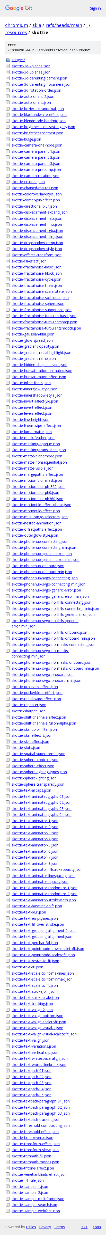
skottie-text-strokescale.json (35, 997)
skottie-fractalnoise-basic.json (36, 267)
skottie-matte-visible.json (33, 468)
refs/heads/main (64, 25)
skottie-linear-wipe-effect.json (36, 425)
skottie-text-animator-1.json (35, 820)
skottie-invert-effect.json (32, 407)
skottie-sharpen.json (29, 710)
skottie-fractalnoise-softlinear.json (40, 297)
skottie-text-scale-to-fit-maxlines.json (43, 973)
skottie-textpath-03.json (31, 1082)
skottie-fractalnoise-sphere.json (38, 303)
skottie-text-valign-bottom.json (37, 1015)
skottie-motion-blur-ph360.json (37, 498)
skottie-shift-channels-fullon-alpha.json (44, 723)
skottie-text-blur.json (29, 912)
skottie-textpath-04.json (31, 1088)
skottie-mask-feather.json (33, 437)
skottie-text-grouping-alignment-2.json (44, 930)
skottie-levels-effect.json (32, 413)
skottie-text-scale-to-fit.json (35, 985)
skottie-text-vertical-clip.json (35, 1052)
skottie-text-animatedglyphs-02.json (42, 802)
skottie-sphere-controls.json (35, 759)
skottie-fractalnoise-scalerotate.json (42, 291)
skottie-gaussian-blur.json (33, 334)
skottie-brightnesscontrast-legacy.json (43, 126)
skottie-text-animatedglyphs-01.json (42, 796)
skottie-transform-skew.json (35, 1149)
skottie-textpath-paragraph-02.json (41, 1107)
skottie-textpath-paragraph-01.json (41, 1101)
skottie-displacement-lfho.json (37, 224)
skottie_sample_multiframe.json (38, 1198)
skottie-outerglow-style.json (35, 535)
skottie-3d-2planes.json (31, 65)
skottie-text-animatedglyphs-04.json (42, 814)
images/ (18, 59)
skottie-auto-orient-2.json (33, 96)
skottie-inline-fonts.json (31, 382)
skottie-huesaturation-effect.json (39, 376)
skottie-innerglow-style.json (34, 388)
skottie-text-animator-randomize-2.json (44, 893)
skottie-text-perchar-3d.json (35, 942)
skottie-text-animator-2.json (35, 826)
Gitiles (31, 1226)
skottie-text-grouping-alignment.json (42, 936)
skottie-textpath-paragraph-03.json (41, 1113)
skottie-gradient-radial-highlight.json (41, 352)
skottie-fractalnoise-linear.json (37, 285)
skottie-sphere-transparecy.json (38, 784)
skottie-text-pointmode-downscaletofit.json (48, 948)
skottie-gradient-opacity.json (35, 346)
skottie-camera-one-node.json (37, 145)
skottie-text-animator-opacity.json (40, 881)
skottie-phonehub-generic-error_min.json (46, 559)
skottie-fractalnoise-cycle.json (36, 279)
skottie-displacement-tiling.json (37, 236)
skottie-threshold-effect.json (35, 1131)
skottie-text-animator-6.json (35, 851)
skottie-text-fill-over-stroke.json (38, 924)
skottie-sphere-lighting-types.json (39, 771)
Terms (59, 1226)
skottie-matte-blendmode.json (37, 456)
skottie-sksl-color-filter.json (34, 729)
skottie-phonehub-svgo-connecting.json (45, 577)
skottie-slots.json (26, 747)
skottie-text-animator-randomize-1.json (44, 887)
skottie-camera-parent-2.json (36, 157)
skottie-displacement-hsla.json (37, 218)
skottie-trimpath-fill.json (31, 1155)
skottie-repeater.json (29, 704)
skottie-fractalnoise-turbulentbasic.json (44, 315)
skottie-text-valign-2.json (32, 1009)
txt (84, 1226)
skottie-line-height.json (30, 419)
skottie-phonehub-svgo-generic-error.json (46, 590)
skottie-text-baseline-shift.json (37, 905)
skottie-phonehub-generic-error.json (42, 553)
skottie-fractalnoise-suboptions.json (42, 309)
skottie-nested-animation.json (36, 523)
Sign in (95, 8)
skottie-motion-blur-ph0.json (35, 492)
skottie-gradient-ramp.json (34, 358)
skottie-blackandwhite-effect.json (39, 114)
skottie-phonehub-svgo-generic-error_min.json (50, 596)
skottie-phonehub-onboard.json (38, 565)
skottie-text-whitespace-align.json (40, 1058)
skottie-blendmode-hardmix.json (39, 120)
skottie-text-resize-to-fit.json (35, 960)
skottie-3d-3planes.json (31, 72)
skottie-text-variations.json (34, 1046)
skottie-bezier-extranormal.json (38, 108)
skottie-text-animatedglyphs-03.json (42, 808)
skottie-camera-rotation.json (35, 175)
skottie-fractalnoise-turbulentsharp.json (44, 321)
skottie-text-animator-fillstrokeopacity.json (47, 869)
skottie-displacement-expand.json (40, 212)
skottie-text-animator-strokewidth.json (44, 899)
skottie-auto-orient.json (31, 102)
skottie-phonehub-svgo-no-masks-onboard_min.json (55, 668)
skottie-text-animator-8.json (35, 863)
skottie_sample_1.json (30, 1186)
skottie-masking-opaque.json (36, 443)
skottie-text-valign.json (30, 1040)
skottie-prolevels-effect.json (35, 686)
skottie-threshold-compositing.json (41, 1125)
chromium (16, 25)
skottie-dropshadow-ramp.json (37, 242)
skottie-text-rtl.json (27, 966)
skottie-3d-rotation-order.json (36, 90)
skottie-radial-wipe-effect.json (36, 698)
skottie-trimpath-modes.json (35, 1161)
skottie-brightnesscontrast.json (37, 132)
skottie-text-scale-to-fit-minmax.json (42, 979)
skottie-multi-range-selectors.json (40, 516)
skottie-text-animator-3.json (35, 832)
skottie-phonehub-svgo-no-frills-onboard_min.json (53, 638)
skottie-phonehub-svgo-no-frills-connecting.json (51, 602)
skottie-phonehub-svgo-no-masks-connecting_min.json (40, 653)
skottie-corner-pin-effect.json (36, 200)
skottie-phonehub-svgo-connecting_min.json (48, 584)
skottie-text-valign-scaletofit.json (39, 1021)
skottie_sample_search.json (34, 1204)
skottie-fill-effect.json (29, 261)
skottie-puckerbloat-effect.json (37, 692)
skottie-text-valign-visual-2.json (37, 1027)
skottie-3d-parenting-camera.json (39, 78)
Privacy (45, 1226)
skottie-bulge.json (26, 139)
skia (36, 25)
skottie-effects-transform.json (36, 254)
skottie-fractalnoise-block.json (37, 273)
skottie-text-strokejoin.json (34, 991)
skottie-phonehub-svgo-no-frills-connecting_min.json (55, 608)
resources (16, 32)
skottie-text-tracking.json (32, 1003)
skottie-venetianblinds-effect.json (39, 1174)
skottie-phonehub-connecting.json (40, 541)
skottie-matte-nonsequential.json (39, 462)
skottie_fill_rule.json (28, 1180)
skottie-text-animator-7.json (35, 857)
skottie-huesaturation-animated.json (42, 370)
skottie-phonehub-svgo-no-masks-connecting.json (53, 644)
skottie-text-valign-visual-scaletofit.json (44, 1034)
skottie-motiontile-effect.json (36, 510)
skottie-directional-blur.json (34, 206)
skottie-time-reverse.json (32, 1137)
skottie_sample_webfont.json (36, 1210)
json (97, 1226)
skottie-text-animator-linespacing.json (43, 875)
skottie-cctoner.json (28, 181)
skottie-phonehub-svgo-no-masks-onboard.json (51, 662)
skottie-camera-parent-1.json (36, 151)
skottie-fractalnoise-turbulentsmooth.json (46, 328)
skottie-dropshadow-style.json (37, 248)
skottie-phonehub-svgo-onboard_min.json (46, 680)
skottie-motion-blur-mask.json (37, 480)
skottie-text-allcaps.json (31, 790)
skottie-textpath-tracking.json (36, 1119)
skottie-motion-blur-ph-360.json (38, 486)
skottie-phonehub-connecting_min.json (44, 547)
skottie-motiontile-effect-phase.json (41, 504)
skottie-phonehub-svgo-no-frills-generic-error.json (53, 614)
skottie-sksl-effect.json (30, 741)
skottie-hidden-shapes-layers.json (39, 364)
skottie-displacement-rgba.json (37, 230)
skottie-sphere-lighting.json (34, 778)
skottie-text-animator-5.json (35, 845)
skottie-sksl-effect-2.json (32, 735)
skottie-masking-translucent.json (39, 449)
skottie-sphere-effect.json (33, 765)
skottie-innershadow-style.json (37, 395)
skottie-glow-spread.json (32, 340)
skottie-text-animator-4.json (35, 838)
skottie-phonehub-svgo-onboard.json (43, 674)
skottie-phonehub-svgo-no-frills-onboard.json (49, 632)
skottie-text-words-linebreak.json (39, 1064)
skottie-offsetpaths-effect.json (37, 529)
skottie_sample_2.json (30, 1192)
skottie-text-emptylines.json (35, 918)
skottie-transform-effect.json (36, 1143)
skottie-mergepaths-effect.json (37, 474)
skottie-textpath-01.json (31, 1070)
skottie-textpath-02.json (31, 1076)
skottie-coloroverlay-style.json (37, 194)
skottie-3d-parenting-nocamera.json (42, 84)
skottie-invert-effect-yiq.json (35, 401)
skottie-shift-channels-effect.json (39, 717)
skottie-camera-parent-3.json (36, 163)
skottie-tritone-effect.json (33, 1168)
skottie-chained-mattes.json (35, 187)
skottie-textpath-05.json (31, 1094)
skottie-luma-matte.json (32, 431)
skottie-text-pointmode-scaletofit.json (43, 954)
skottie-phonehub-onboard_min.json (42, 571)
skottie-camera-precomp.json (36, 169)
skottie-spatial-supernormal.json (38, 753)
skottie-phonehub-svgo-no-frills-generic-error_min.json (45, 623)
